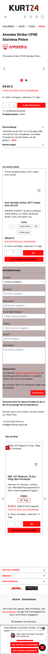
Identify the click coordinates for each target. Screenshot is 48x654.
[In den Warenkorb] (31, 524)
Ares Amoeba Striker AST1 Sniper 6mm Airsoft (22, 204)
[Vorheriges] (4, 69)
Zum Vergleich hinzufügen (24, 259)
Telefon (6, 323)
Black (14, 226)
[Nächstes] (44, 69)
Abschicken (38, 393)
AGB (32, 376)
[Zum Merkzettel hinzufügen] (39, 190)
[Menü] (5, 16)
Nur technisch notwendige (25, 644)
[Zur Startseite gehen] (24, 7)
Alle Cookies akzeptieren (25, 650)
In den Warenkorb (31, 105)
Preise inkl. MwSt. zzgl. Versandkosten (20, 90)
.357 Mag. (24, 500)
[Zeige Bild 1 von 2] (22, 80)
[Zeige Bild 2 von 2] (26, 80)
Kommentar (9, 345)
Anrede (7, 277)
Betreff (7, 334)
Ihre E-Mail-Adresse (13, 312)
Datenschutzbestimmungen (27, 373)
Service (6, 575)
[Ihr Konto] (37, 16)
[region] (24, 68)
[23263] (24, 68)
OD (35, 226)
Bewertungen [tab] (9, 144)
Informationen (29, 599)
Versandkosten (9, 611)
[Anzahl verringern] (5, 105)
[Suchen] (25, 16)
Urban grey (24, 232)
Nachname (9, 301)
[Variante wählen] (33, 253)
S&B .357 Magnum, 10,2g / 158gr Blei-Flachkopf (22, 477)
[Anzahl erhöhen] (13, 105)
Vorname (8, 289)
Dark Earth (25, 226)
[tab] (23, 133)
